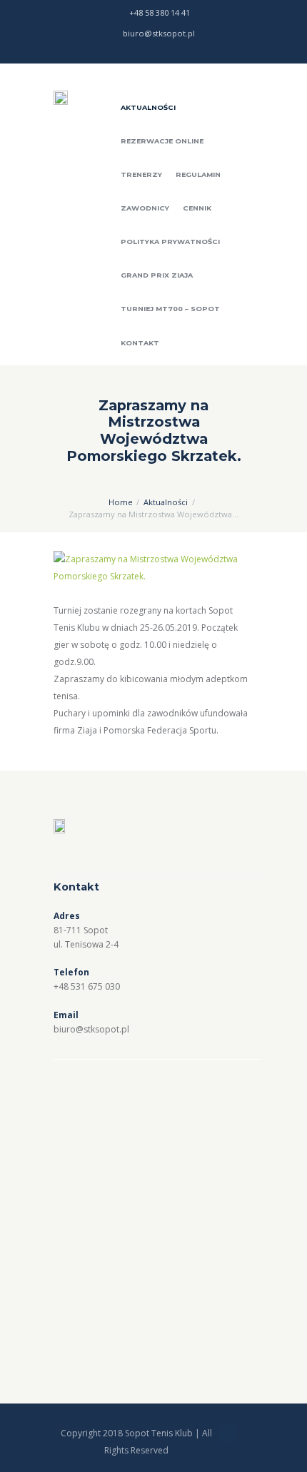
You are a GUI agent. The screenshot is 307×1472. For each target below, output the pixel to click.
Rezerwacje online (162, 141)
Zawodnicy (145, 208)
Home (121, 502)
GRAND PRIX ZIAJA (157, 275)
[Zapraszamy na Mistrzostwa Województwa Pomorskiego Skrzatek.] (153, 568)
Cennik (197, 208)
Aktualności (148, 107)
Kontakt (140, 343)
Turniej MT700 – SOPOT (170, 309)
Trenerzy (141, 174)
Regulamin (198, 174)
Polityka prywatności (170, 241)
